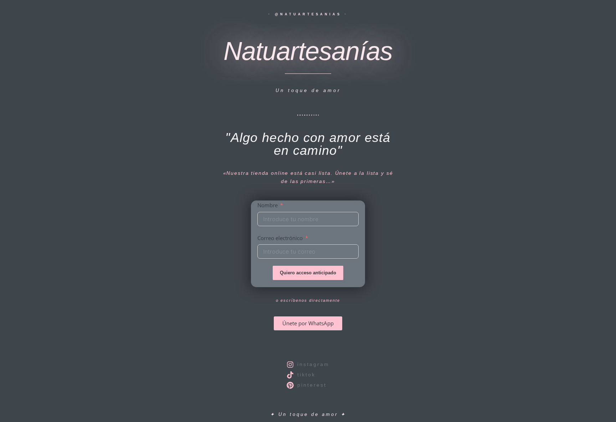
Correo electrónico (280, 237)
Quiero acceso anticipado (308, 272)
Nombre (267, 205)
